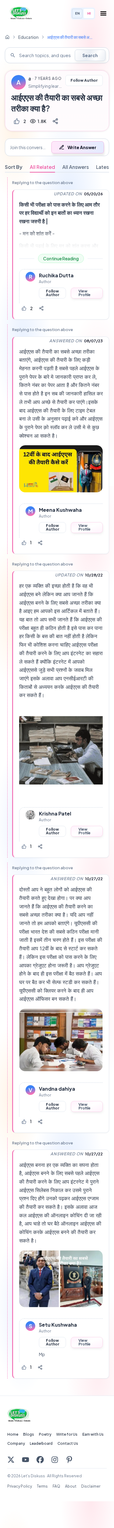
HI (89, 13)
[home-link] (7, 37)
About (70, 1486)
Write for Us (67, 1434)
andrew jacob (29, 79)
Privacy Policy (19, 1486)
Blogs (28, 1434)
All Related (42, 167)
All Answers (75, 167)
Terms (42, 1486)
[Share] (55, 121)
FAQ (56, 1486)
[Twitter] (11, 1459)
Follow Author (84, 80)
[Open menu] (103, 13)
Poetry (45, 1434)
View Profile (84, 293)
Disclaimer (90, 1486)
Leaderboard (41, 1443)
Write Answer (81, 147)
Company (16, 1443)
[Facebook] (40, 1459)
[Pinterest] (69, 1459)
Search (90, 55)
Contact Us (67, 1443)
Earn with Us (93, 1434)
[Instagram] (54, 1459)
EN (77, 13)
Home (12, 1434)
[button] (57, 147)
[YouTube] (25, 1459)
